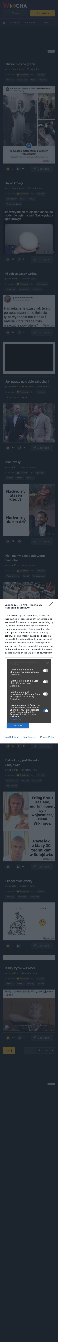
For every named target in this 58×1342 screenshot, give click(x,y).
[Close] (52, 605)
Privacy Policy (47, 737)
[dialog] (29, 671)
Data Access (29, 737)
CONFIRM (18, 725)
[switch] (45, 670)
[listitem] (29, 663)
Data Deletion (11, 737)
